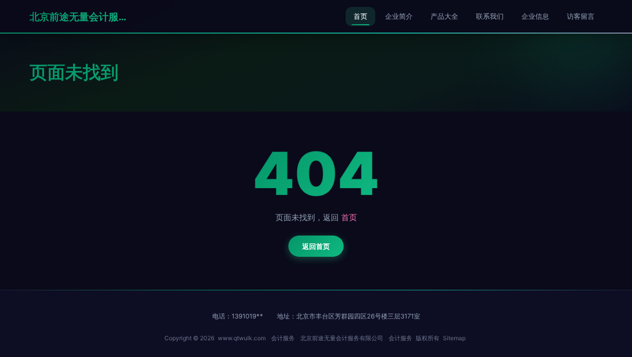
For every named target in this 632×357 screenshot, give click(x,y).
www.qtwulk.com (242, 338)
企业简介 (399, 16)
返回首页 (316, 246)
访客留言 (580, 16)
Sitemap (454, 338)
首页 (360, 16)
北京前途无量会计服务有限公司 (79, 17)
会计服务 (283, 338)
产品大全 (444, 16)
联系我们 (490, 16)
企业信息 (535, 16)
